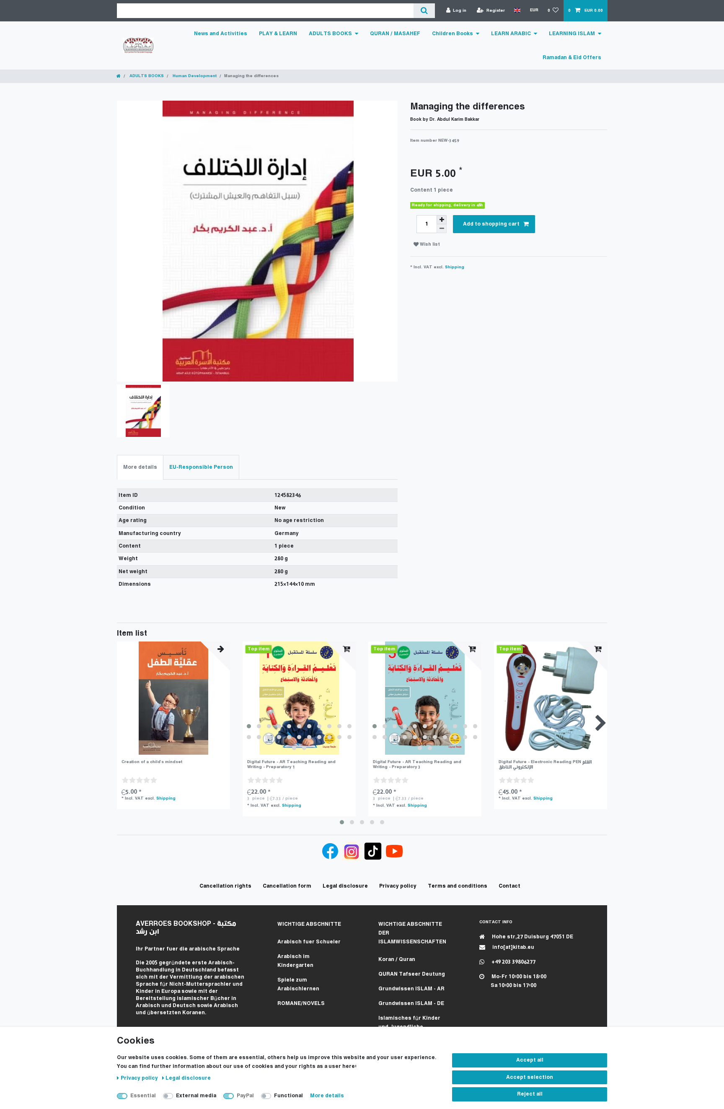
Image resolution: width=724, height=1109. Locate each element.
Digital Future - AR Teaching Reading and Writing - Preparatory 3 (417, 764)
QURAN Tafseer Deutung (411, 974)
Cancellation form (287, 886)
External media (196, 1096)
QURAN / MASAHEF (395, 34)
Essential (143, 1096)
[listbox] (299, 698)
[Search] (424, 10)
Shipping (454, 267)
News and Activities (220, 34)
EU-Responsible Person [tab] (201, 467)
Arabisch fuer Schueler (309, 942)
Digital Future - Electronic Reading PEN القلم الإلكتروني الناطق (545, 764)
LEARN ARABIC (511, 34)
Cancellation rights (225, 886)
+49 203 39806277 (512, 962)
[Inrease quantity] (442, 219)
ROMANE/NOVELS (301, 1003)
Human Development (194, 76)
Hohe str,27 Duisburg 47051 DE (532, 937)
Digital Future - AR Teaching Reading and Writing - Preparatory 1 (291, 764)
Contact (509, 886)
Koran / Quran (396, 959)
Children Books (452, 34)
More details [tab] (140, 467)
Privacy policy (140, 1078)
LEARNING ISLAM (572, 34)
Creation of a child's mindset (152, 762)
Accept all (529, 1060)
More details (327, 1096)
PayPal (245, 1096)
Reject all (530, 1094)
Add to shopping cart (491, 224)
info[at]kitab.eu (512, 947)
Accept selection (529, 1077)
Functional (288, 1096)
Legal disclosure (188, 1078)
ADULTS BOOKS (330, 34)
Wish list (429, 244)
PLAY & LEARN (278, 34)
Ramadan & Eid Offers (572, 58)
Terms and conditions (457, 886)
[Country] (517, 10)
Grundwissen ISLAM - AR (411, 989)
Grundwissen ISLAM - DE (411, 1003)
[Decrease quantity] (442, 228)
